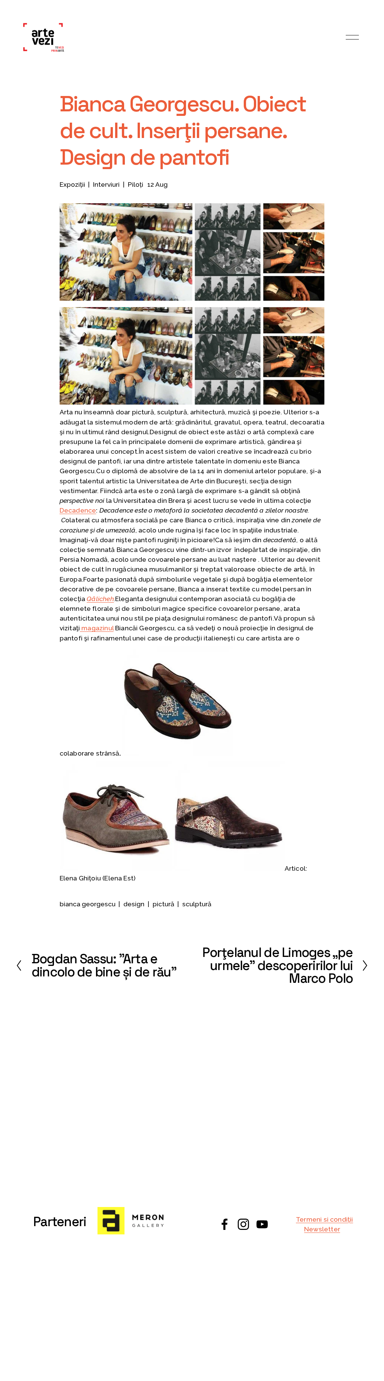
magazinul (97, 628)
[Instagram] (243, 1224)
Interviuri (106, 184)
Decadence (78, 510)
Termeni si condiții (324, 1219)
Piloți (135, 184)
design (133, 904)
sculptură (197, 904)
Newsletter (322, 1229)
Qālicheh (100, 599)
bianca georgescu (88, 904)
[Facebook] (225, 1224)
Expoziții (72, 184)
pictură (163, 904)
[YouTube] (262, 1224)
